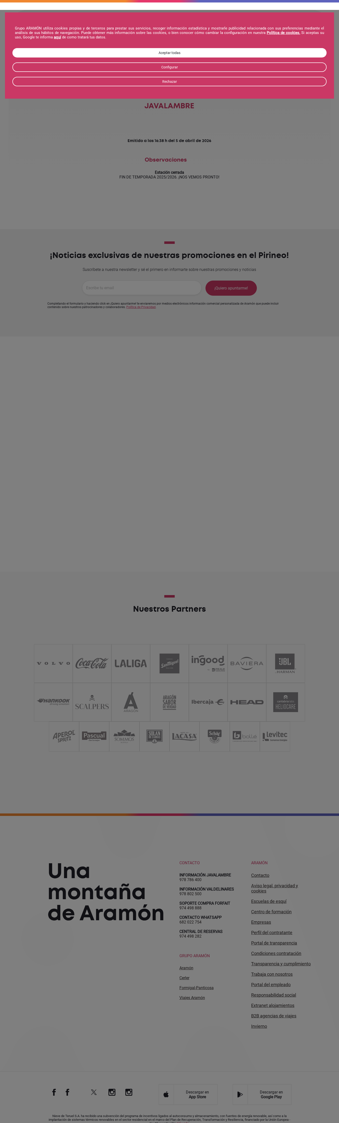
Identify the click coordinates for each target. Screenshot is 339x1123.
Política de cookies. (283, 32)
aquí (57, 37)
